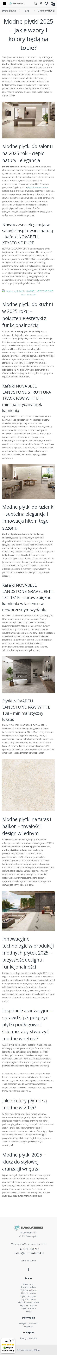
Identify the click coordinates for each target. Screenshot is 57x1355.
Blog (27, 10)
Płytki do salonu (28, 1293)
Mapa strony (28, 1284)
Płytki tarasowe (28, 1308)
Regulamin (28, 1326)
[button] (35, 3)
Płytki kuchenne (28, 1299)
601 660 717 (31, 1249)
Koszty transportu (28, 1338)
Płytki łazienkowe (28, 1290)
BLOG (28, 1311)
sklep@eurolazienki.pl (29, 1253)
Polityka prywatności (28, 1323)
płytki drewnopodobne (37, 187)
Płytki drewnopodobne (28, 1302)
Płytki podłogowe (28, 1296)
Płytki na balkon (28, 1287)
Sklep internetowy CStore (28, 1350)
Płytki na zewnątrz (28, 1305)
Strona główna (9, 10)
